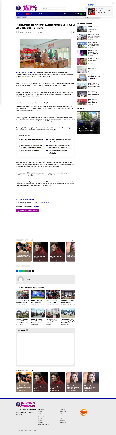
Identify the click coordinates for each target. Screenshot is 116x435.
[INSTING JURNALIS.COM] (26, 10)
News (25, 14)
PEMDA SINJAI (24, 21)
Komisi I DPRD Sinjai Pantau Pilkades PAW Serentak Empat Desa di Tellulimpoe (59, 146)
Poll (91, 14)
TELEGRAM (35, 206)
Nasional (41, 14)
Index (33, 2)
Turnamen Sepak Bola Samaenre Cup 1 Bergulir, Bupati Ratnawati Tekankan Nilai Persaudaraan (59, 152)
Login (42, 2)
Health (85, 14)
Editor (37, 2)
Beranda (18, 21)
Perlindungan (41, 420)
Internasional (33, 14)
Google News (63, 422)
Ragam (53, 14)
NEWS (18, 266)
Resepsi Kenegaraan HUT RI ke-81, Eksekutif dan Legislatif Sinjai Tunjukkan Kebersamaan (94, 36)
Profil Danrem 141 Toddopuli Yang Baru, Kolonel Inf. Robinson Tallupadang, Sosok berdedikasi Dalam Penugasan (93, 44)
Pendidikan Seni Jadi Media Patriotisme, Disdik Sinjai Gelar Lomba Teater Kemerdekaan (60, 17)
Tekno (65, 14)
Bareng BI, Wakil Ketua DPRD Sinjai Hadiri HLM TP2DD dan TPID (94, 76)
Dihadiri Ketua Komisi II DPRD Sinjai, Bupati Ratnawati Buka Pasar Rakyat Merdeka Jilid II (32, 141)
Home (17, 2)
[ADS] (33, 72)
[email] (29, 271)
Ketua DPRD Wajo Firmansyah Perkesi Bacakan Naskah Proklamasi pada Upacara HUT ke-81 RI (93, 101)
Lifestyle (78, 14)
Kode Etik (40, 418)
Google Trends (63, 411)
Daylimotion (62, 420)
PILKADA (81, 124)
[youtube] (94, 2)
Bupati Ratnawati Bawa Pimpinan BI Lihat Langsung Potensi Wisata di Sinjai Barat (31, 146)
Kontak (39, 413)
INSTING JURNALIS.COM (30, 430)
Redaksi (40, 411)
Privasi (39, 415)
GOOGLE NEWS (44, 203)
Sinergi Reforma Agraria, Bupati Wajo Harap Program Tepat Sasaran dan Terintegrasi (60, 140)
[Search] (64, 8)
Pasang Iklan (62, 409)
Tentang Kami (41, 409)
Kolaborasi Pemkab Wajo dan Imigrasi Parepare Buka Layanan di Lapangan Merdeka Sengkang (22, 302)
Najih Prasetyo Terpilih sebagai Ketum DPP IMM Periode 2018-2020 (94, 60)
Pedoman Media (42, 417)
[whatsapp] (23, 271)
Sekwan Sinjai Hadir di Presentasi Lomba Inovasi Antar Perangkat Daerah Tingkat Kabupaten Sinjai (93, 68)
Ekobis (60, 14)
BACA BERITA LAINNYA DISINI (25, 199)
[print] (26, 271)
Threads (61, 415)
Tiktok (61, 413)
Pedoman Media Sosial (43, 424)
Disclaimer (40, 422)
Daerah (48, 14)
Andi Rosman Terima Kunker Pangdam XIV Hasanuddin (31, 151)
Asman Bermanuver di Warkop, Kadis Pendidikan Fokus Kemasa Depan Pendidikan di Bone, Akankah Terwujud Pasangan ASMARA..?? (88, 129)
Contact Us (28, 2)
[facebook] (87, 2)
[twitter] (20, 271)
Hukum (71, 14)
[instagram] (92, 2)
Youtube (61, 418)
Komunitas (62, 417)
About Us (22, 2)
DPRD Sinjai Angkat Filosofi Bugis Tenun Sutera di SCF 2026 (93, 52)
